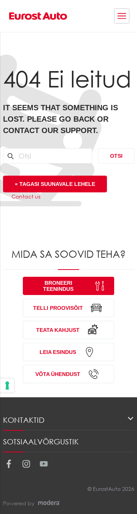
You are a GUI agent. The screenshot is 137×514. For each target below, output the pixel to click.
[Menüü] (121, 16)
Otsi (116, 156)
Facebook (8, 464)
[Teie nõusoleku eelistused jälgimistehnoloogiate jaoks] (7, 385)
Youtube (43, 464)
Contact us (25, 196)
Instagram (26, 464)
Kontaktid (24, 420)
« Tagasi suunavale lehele (55, 184)
